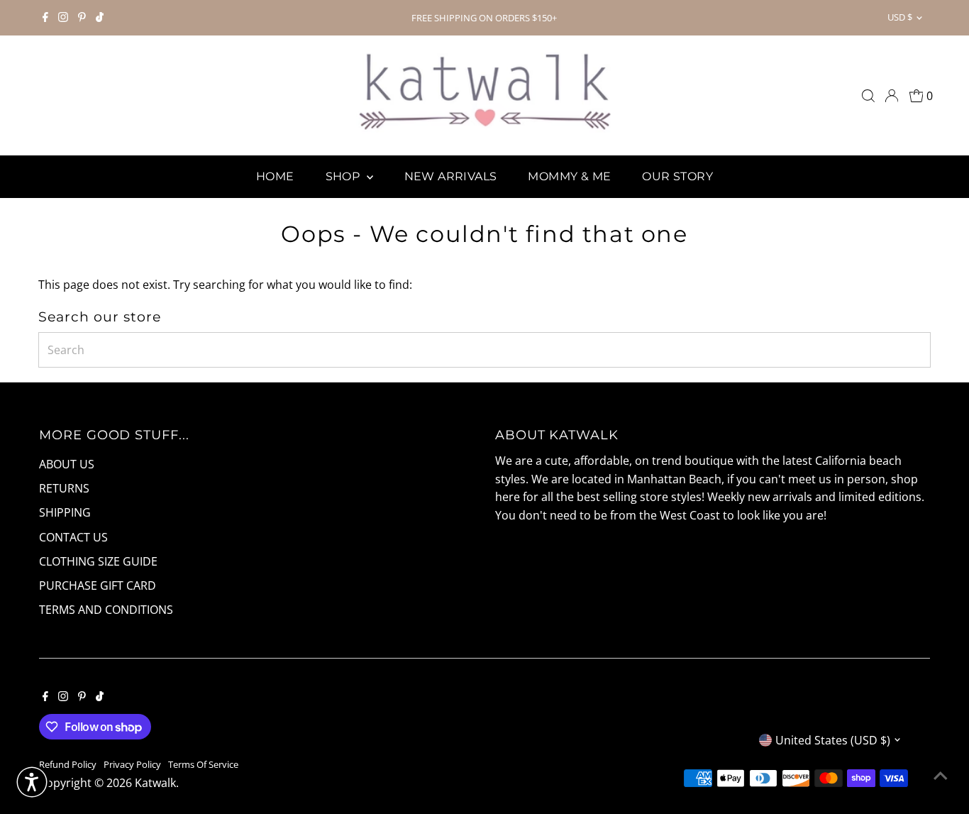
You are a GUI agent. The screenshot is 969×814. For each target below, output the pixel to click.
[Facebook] (45, 18)
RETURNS (64, 488)
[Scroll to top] (940, 775)
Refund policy (67, 764)
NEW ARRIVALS (450, 176)
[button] (32, 782)
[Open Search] (868, 95)
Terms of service (203, 764)
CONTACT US (73, 537)
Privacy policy (132, 764)
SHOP (344, 176)
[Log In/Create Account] (891, 95)
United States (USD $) (832, 740)
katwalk (155, 783)
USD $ (899, 17)
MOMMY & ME (569, 176)
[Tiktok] (99, 18)
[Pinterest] (81, 18)
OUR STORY (677, 176)
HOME (275, 176)
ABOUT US (66, 464)
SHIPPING (65, 512)
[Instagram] (63, 18)
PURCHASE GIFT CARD (97, 585)
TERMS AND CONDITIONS (106, 609)
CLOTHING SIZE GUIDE (98, 561)
